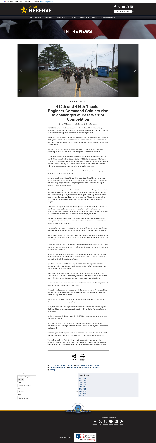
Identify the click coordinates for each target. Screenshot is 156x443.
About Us (38, 17)
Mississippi (85, 367)
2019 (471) (82, 393)
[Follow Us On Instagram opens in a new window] (105, 422)
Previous (21, 70)
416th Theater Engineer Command (88, 365)
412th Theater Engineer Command (61, 365)
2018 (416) (82, 395)
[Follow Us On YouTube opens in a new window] (111, 422)
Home (30, 17)
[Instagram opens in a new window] (127, 6)
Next (135, 70)
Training (52, 370)
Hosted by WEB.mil (64, 437)
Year (19, 394)
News (94, 17)
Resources (83, 17)
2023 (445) (82, 385)
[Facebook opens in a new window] (115, 6)
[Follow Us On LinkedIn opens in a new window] (116, 422)
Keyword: (21, 374)
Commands (61, 17)
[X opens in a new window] (118, 6)
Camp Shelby (73, 367)
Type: (20, 382)
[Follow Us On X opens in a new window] (100, 422)
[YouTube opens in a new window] (123, 6)
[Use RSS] (121, 422)
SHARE (74, 359)
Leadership (49, 17)
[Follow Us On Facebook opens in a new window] (95, 422)
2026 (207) (82, 378)
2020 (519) (82, 391)
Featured (73, 17)
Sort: (19, 388)
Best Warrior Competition (58, 367)
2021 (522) (82, 389)
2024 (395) (82, 382)
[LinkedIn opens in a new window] (131, 6)
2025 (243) (82, 380)
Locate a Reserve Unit (107, 17)
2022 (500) (82, 387)
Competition (96, 367)
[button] (48, 2)
